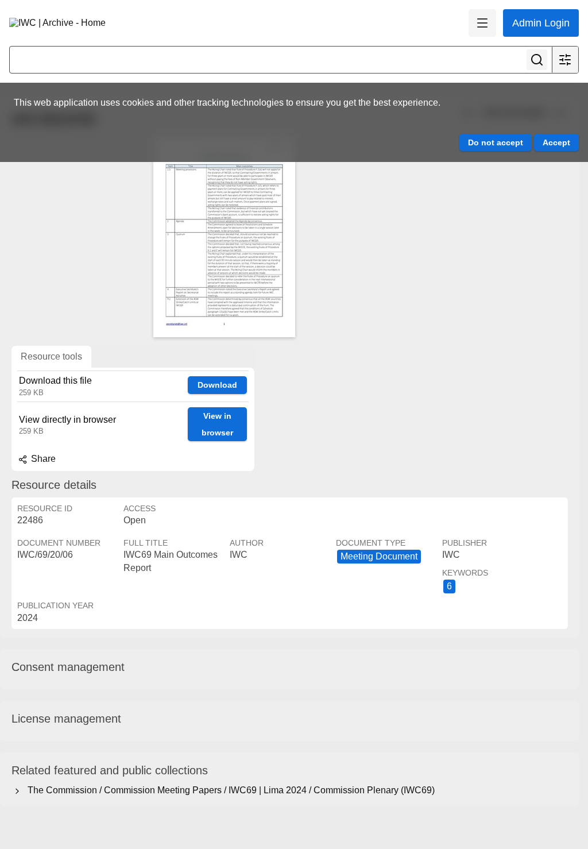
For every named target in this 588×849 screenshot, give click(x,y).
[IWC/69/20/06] (223, 236)
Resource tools (51, 356)
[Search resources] (537, 59)
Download (217, 384)
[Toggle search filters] (565, 60)
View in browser (217, 424)
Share (42, 459)
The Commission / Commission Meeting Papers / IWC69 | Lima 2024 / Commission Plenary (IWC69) (229, 790)
